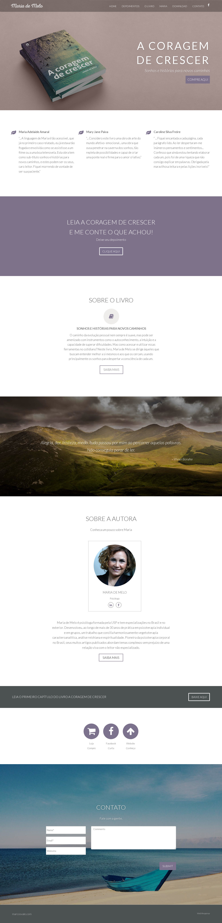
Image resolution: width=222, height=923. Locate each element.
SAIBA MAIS (111, 369)
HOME (113, 6)
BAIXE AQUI (199, 697)
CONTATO (198, 6)
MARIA (163, 6)
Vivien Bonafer (183, 459)
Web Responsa (203, 913)
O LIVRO (149, 6)
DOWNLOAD (179, 6)
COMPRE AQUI (197, 79)
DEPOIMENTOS (130, 6)
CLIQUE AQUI (111, 251)
